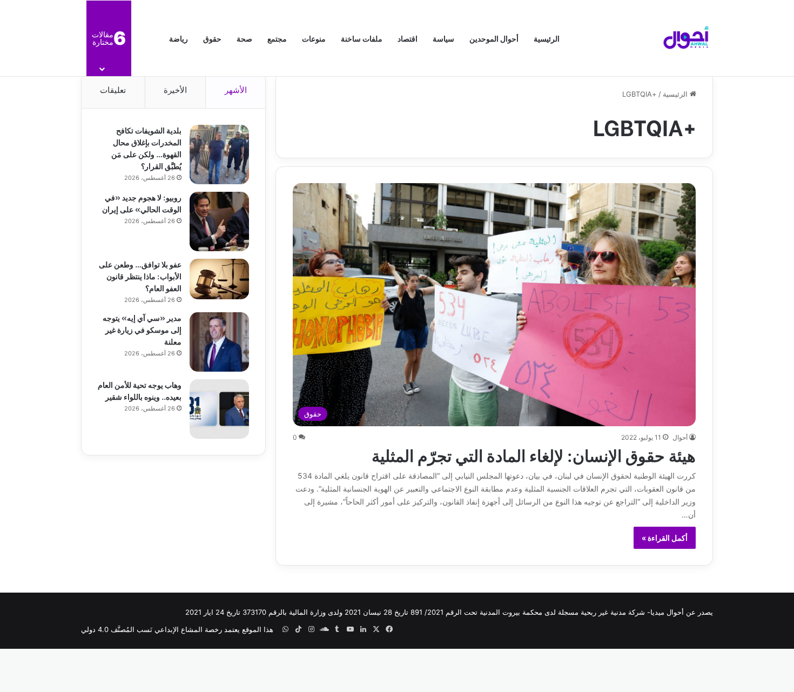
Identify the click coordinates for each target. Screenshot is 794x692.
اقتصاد (408, 38)
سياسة (443, 38)
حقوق (212, 38)
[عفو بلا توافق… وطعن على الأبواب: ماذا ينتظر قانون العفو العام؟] (219, 279)
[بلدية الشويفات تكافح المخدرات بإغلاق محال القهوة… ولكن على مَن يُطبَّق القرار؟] (219, 154)
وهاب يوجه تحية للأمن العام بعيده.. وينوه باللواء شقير (139, 390)
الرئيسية (547, 38)
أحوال (680, 437)
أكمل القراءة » (665, 537)
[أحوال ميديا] (686, 38)
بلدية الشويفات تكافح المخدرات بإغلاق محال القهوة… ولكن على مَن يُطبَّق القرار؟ (146, 147)
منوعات (314, 38)
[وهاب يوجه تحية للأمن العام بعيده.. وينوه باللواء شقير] (219, 409)
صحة (244, 38)
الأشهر (236, 90)
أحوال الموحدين (494, 38)
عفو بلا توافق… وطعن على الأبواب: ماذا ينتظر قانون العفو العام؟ (140, 275)
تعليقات (113, 90)
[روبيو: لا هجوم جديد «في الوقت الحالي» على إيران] (219, 221)
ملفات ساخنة (361, 38)
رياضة (178, 38)
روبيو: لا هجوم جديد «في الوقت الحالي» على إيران (141, 202)
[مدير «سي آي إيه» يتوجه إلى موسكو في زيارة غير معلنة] (219, 342)
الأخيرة (175, 90)
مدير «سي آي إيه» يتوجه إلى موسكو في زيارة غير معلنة (142, 329)
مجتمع (277, 38)
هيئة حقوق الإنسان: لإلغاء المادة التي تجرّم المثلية (534, 454)
